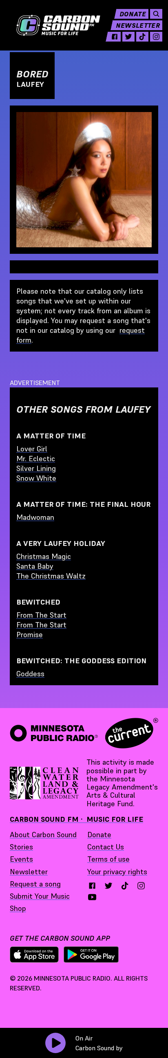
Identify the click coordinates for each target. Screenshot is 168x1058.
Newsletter (138, 25)
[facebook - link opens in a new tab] (114, 37)
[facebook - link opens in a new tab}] (92, 886)
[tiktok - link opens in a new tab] (142, 37)
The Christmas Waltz (51, 576)
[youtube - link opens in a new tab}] (92, 897)
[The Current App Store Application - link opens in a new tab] (34, 954)
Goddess (30, 673)
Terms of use (108, 859)
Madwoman (35, 517)
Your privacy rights (117, 871)
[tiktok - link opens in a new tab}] (125, 886)
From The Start (41, 615)
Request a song (35, 884)
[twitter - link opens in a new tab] (128, 37)
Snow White (36, 478)
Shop (18, 908)
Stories (21, 846)
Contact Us (105, 846)
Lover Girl (31, 448)
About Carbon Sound (43, 834)
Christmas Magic (43, 556)
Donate (132, 14)
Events (21, 859)
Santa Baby (34, 566)
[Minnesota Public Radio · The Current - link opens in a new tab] (84, 733)
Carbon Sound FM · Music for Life (76, 819)
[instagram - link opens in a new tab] (156, 37)
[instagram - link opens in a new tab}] (141, 886)
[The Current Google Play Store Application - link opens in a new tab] (91, 954)
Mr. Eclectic (35, 458)
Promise (29, 634)
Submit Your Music (40, 896)
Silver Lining (36, 468)
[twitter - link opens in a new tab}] (108, 886)
